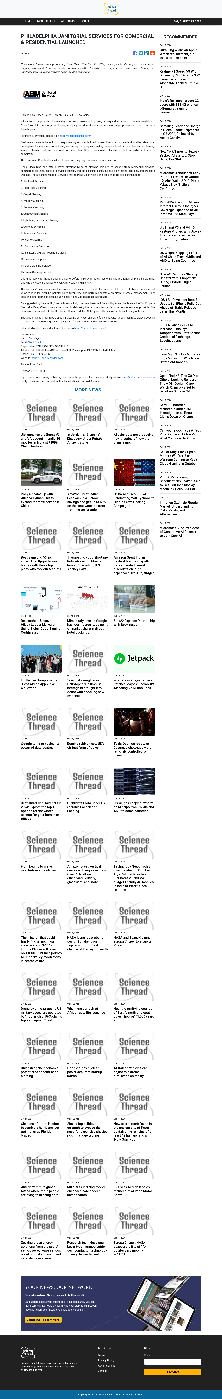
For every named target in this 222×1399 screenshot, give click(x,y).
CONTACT (86, 21)
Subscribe (173, 1371)
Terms (101, 1355)
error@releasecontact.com (137, 377)
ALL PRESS (68, 21)
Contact (102, 1370)
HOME (27, 21)
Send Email (34, 342)
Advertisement (106, 1365)
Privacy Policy (106, 1360)
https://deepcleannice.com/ (75, 135)
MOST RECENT (46, 21)
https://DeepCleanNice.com (47, 357)
